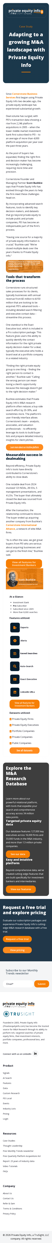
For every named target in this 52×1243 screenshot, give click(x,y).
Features (7, 1083)
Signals (6, 1073)
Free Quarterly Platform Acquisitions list (22, 1156)
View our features (21, 889)
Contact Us (8, 1198)
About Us (7, 1193)
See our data (18, 854)
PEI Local (7, 1098)
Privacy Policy (9, 1213)
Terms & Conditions (12, 1208)
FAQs (5, 1171)
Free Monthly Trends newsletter (18, 1151)
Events (6, 1103)
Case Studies (9, 1140)
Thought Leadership (12, 1145)
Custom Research (11, 1093)
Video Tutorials (10, 1166)
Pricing (6, 1113)
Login (5, 1118)
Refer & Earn (9, 1203)
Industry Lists (9, 1108)
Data (5, 1088)
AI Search (7, 1078)
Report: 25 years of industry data (18, 1161)
